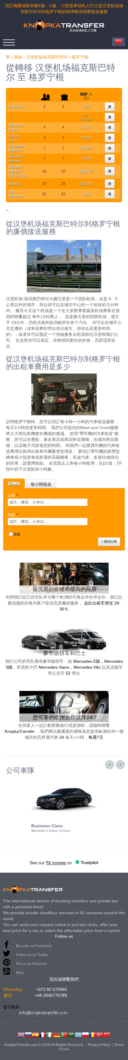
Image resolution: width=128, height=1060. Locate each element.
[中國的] (106, 1034)
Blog (20, 973)
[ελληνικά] (78, 1034)
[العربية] (71, 1034)
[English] (21, 1034)
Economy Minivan (16, 148)
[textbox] (48, 502)
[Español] (35, 1034)
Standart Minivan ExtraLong (16, 171)
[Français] (42, 1034)
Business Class (15, 127)
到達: (13, 515)
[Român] (92, 1034)
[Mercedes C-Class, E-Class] (64, 779)
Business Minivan (15, 158)
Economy (16, 107)
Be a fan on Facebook (33, 946)
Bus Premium (15, 194)
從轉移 (14, 483)
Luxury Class (13, 138)
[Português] (64, 1034)
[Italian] (49, 1034)
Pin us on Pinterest (31, 964)
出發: (13, 495)
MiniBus (14, 184)
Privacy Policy (99, 1045)
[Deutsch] (56, 1034)
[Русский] (28, 1034)
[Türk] (99, 1034)
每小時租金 (41, 484)
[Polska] (85, 1034)
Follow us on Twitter (32, 955)
